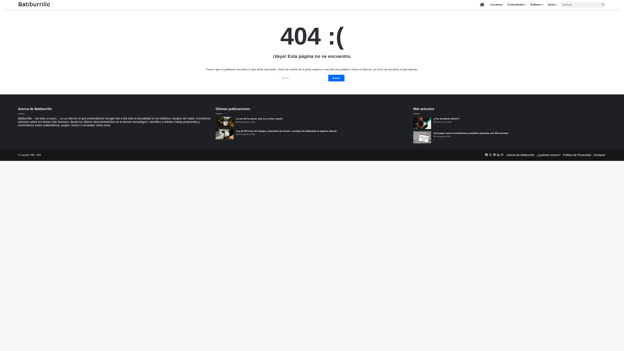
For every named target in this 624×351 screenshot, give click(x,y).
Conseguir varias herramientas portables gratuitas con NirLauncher (471, 133)
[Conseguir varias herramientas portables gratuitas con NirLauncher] (422, 137)
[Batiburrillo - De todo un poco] (34, 4)
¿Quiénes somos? (548, 155)
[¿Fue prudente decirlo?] (422, 123)
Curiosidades (515, 4)
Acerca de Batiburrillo (520, 155)
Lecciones (496, 4)
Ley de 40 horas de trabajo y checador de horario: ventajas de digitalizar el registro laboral (286, 131)
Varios (551, 4)
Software (535, 4)
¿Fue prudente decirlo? (447, 118)
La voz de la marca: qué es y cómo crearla (259, 118)
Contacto (599, 155)
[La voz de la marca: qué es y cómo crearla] (225, 122)
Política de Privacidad (577, 155)
